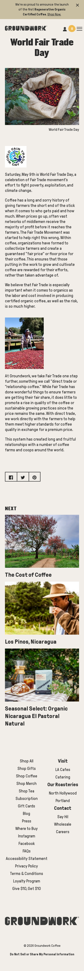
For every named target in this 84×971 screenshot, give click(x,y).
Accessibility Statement (26, 858)
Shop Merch (26, 783)
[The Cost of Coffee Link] (42, 541)
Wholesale (62, 824)
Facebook (27, 843)
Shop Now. (54, 14)
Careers (62, 831)
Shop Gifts (26, 768)
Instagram (26, 836)
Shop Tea (26, 791)
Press (26, 821)
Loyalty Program (26, 881)
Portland (63, 800)
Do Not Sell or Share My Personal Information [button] (42, 954)
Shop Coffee (26, 776)
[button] (77, 4)
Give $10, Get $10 (26, 888)
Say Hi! (62, 816)
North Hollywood (63, 793)
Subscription (27, 798)
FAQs (27, 851)
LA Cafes (62, 769)
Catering (62, 777)
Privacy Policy (26, 866)
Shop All (26, 761)
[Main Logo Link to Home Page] (26, 27)
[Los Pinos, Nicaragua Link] (42, 608)
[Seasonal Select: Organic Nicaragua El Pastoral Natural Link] (42, 675)
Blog (26, 813)
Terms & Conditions (26, 873)
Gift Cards (26, 806)
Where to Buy (26, 828)
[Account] (65, 28)
